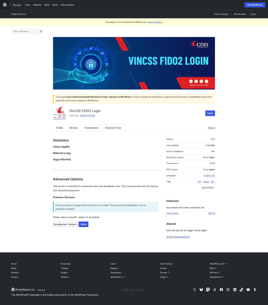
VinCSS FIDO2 (87, 115)
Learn (113, 264)
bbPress (215, 272)
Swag (164, 277)
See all (211, 213)
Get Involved (166, 264)
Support (114, 268)
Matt (213, 268)
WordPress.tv (118, 277)
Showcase (65, 264)
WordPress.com (218, 264)
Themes (64, 268)
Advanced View (113, 127)
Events (163, 268)
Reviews (74, 127)
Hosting (14, 272)
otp (212, 182)
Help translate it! (155, 22)
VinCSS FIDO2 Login (85, 111)
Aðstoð (211, 127)
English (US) (209, 175)
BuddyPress (216, 277)
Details (59, 127)
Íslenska (41, 290)
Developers (116, 272)
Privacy (14, 277)
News (13, 268)
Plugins (64, 272)
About (14, 264)
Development (91, 127)
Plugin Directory (18, 14)
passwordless (208, 188)
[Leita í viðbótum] (41, 31)
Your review (172, 213)
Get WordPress (255, 5)
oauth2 (206, 182)
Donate (164, 272)
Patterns (65, 277)
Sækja (210, 113)
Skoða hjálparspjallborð (178, 236)
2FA (199, 182)
